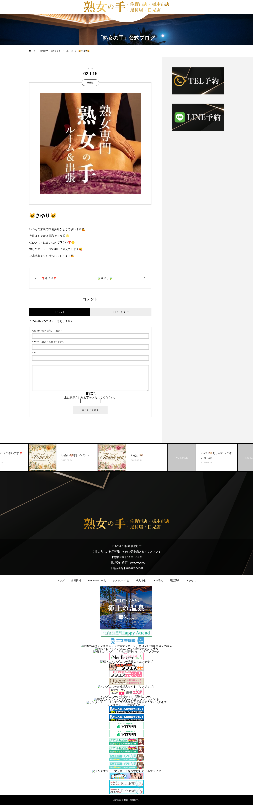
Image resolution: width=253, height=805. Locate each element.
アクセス (191, 580)
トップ (60, 580)
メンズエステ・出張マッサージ (126, 704)
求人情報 (141, 580)
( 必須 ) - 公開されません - (48, 342)
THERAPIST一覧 (97, 580)
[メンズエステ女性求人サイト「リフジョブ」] (126, 686)
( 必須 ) (46, 331)
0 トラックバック (121, 312)
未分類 (90, 82)
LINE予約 (157, 580)
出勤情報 (76, 580)
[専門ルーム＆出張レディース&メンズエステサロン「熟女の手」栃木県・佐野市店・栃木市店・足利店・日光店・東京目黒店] (126, 524)
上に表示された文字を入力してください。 (90, 397)
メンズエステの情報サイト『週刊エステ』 (126, 696)
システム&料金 (121, 580)
